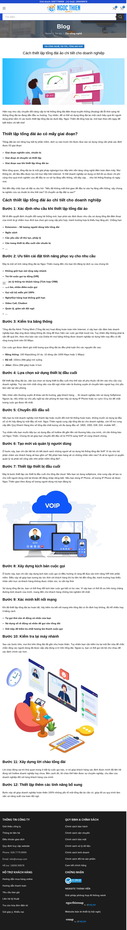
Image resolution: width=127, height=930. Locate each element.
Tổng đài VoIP (76, 46)
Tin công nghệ (73, 33)
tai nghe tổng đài (103, 398)
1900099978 (81, 1)
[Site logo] (63, 8)
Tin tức (58, 33)
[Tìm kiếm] (120, 17)
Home (48, 33)
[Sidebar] (4, 283)
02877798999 (57, 1)
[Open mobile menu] (4, 8)
